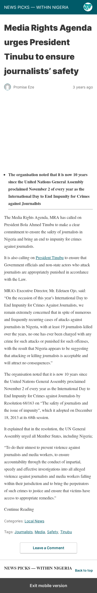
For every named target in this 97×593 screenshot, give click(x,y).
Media (40, 532)
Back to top (84, 570)
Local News (34, 521)
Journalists (23, 532)
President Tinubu (50, 257)
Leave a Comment (48, 548)
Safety (52, 532)
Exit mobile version (48, 585)
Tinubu (66, 532)
